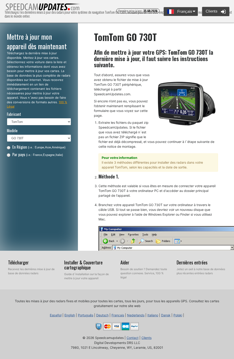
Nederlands (135, 315)
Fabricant (14, 114)
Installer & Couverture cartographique (83, 265)
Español (55, 315)
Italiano (152, 315)
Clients (212, 11)
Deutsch (102, 315)
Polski (177, 315)
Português (85, 315)
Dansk (165, 315)
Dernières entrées (192, 262)
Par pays (37, 154)
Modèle (12, 130)
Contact (132, 338)
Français (184, 11)
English (69, 315)
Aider (124, 262)
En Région (38, 147)
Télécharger (18, 262)
